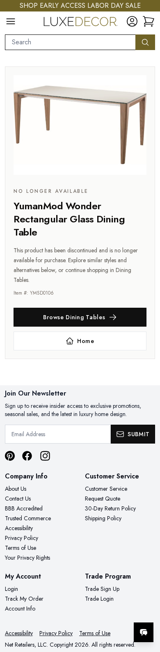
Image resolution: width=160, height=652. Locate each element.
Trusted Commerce (28, 518)
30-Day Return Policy (110, 508)
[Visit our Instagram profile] (45, 456)
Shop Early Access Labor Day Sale (80, 5)
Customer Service (106, 489)
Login (11, 589)
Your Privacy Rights (27, 558)
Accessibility (19, 528)
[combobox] (70, 42)
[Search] (145, 42)
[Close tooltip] (147, 607)
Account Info (20, 608)
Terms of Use (20, 548)
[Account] (132, 21)
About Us (15, 489)
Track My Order (24, 599)
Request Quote (102, 498)
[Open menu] (10, 21)
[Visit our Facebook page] (27, 456)
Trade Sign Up (102, 589)
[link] (148, 21)
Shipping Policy (103, 518)
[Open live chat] (143, 632)
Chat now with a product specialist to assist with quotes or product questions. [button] (97, 611)
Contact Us (18, 498)
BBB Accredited (24, 508)
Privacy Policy (21, 538)
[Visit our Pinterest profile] (10, 456)
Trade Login (99, 599)
